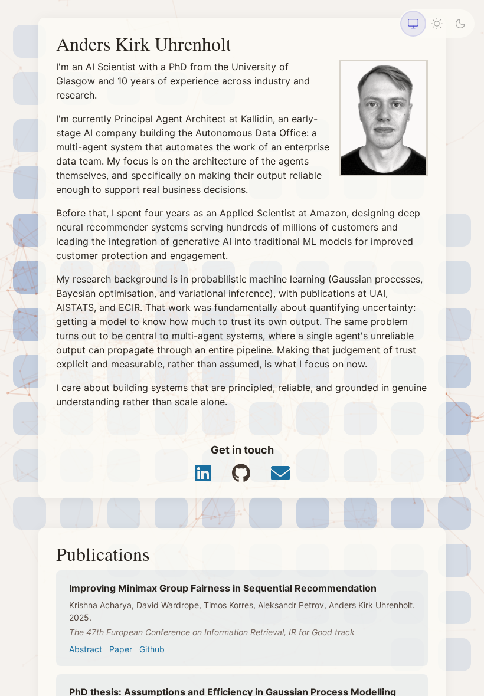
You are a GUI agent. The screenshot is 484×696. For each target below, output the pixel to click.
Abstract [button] (85, 649)
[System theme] (413, 23)
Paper (120, 649)
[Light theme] (437, 23)
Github (152, 649)
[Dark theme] (460, 23)
